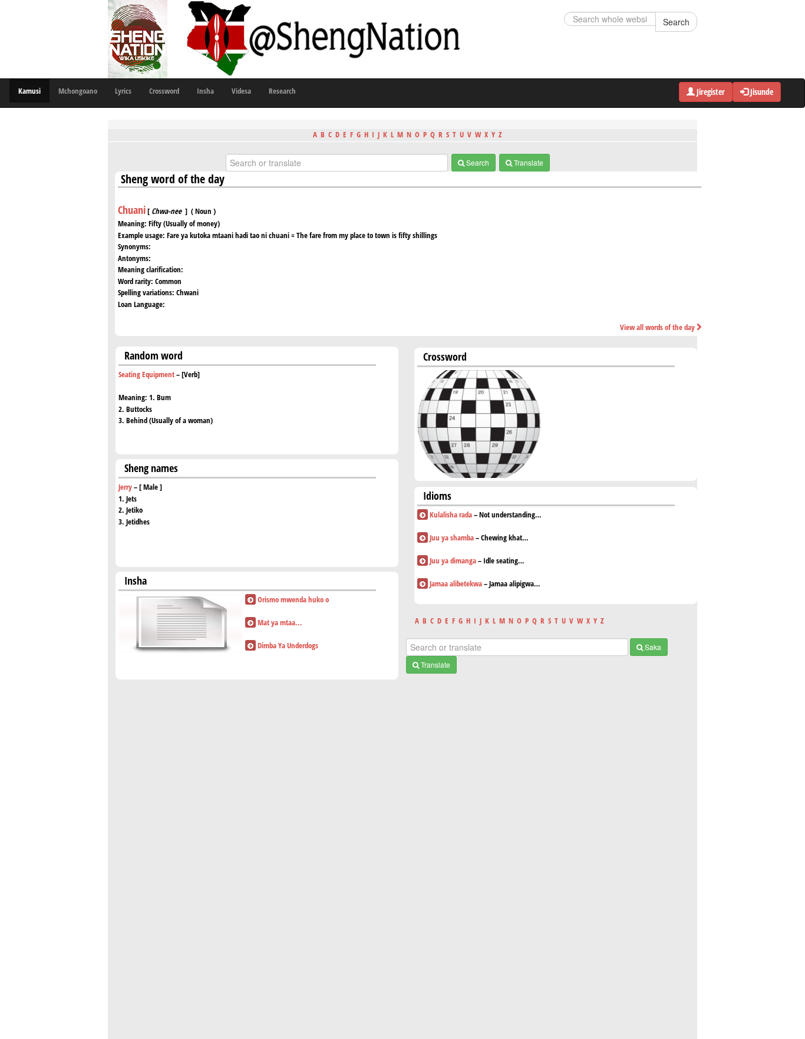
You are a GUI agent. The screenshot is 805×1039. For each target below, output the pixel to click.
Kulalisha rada (451, 514)
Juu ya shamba (452, 537)
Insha (205, 90)
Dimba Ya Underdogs (288, 645)
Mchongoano (77, 90)
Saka (652, 647)
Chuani (132, 210)
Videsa (241, 90)
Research (282, 90)
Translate (527, 162)
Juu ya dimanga (453, 560)
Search (676, 22)
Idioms (437, 496)
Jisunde (760, 91)
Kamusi (29, 90)
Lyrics (123, 90)
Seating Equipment (146, 374)
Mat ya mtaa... (280, 622)
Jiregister (710, 91)
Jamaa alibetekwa (456, 583)
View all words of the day (658, 327)
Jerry (125, 486)
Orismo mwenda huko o (293, 599)
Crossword (164, 90)
